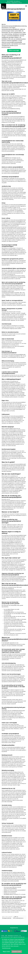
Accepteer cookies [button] (16, 951)
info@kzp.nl (17, 1)
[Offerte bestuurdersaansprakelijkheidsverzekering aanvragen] (14, 50)
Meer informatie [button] (14, 946)
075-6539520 (11, 1)
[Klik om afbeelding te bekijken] (14, 16)
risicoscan (16, 912)
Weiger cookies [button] (6, 951)
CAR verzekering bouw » (18, 918)
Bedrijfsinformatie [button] (6, 948)
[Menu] (26, 6)
